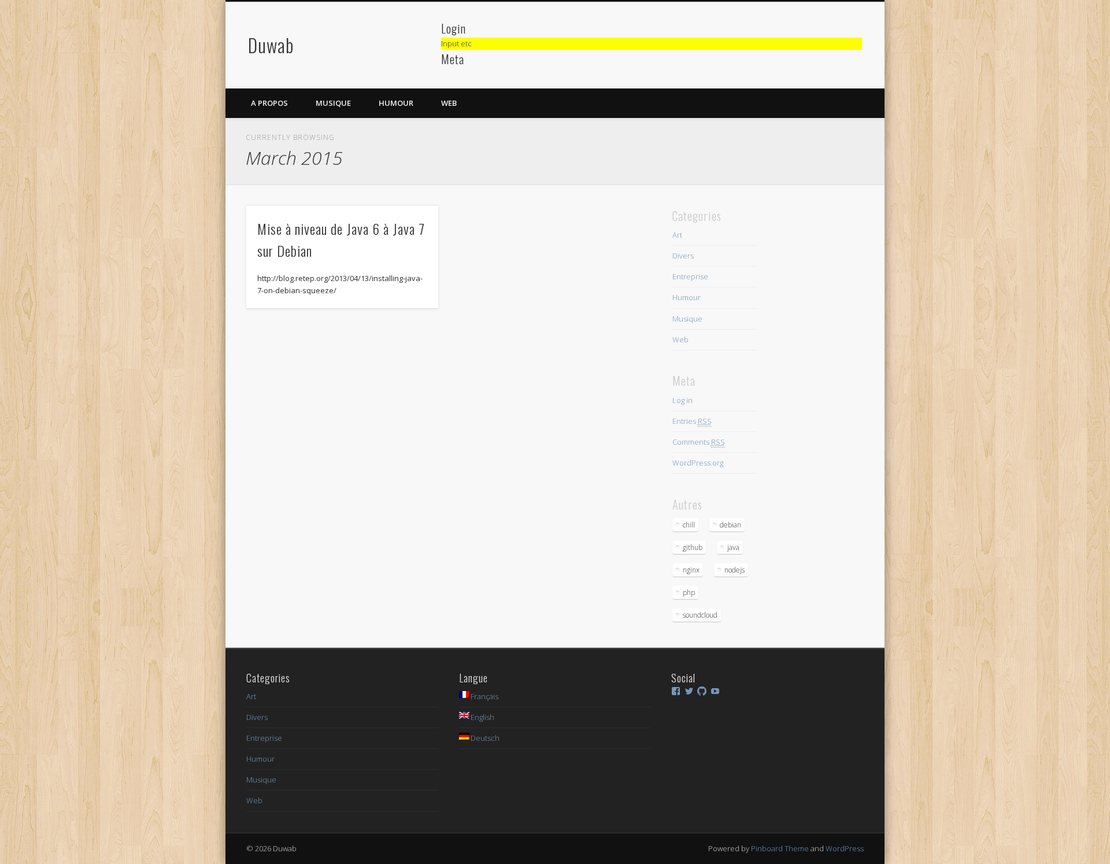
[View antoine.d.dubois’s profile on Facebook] (675, 691)
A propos (269, 103)
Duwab (271, 44)
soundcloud (700, 615)
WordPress (845, 848)
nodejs (734, 570)
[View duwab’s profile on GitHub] (701, 691)
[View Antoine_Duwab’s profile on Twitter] (689, 691)
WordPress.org (697, 462)
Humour (396, 103)
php (689, 592)
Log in (682, 400)
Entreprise (690, 276)
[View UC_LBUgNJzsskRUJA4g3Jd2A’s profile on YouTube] (715, 691)
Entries (692, 421)
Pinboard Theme (780, 848)
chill (689, 525)
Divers (683, 255)
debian (730, 525)
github (692, 547)
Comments (698, 442)
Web (449, 103)
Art (677, 235)
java (733, 547)
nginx (691, 570)
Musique (333, 103)
